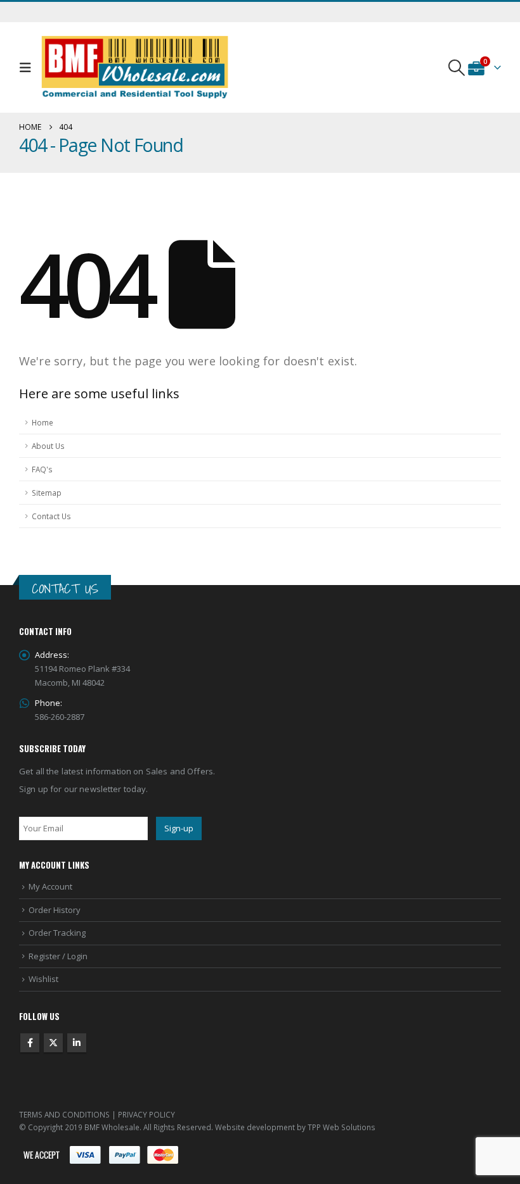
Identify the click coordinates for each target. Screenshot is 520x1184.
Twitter (53, 1042)
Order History (55, 910)
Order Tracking (57, 932)
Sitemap (47, 493)
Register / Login (58, 956)
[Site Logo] (135, 67)
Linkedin (76, 1042)
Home (42, 422)
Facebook (29, 1042)
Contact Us (51, 516)
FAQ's (42, 469)
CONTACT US (65, 588)
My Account (50, 886)
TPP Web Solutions (341, 1127)
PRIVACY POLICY (146, 1114)
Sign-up (178, 828)
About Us (48, 446)
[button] (28, 68)
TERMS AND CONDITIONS (64, 1114)
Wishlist (43, 979)
